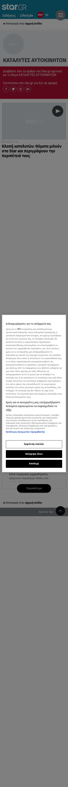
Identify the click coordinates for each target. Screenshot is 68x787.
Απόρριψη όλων (34, 454)
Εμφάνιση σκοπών (34, 444)
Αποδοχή (34, 463)
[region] (34, 393)
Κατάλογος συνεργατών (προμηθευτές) (25, 432)
